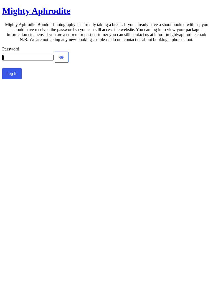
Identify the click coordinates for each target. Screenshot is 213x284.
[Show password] (62, 57)
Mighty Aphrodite (36, 11)
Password (10, 49)
